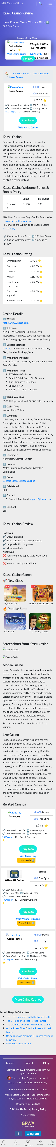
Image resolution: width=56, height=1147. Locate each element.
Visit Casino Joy (28, 856)
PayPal (6, 348)
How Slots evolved (37, 1098)
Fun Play (15, 595)
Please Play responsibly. (35, 1082)
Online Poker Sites (16, 1028)
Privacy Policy (39, 1109)
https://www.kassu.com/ (16, 322)
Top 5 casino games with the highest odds (28, 1017)
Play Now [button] (28, 58)
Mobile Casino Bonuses (17, 1094)
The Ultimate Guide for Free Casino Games (28, 1024)
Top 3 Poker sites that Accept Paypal (26, 1020)
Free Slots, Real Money (18, 1043)
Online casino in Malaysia (19, 1035)
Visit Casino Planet (28, 978)
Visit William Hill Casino (28, 918)
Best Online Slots (40, 1094)
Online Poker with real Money (28, 1030)
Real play (15, 590)
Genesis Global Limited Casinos (19, 480)
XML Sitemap (28, 1114)
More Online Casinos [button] (28, 999)
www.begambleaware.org (18, 221)
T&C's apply (36, 53)
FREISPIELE (15, 1089)
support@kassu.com (40, 499)
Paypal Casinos (17, 1098)
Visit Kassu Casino (28, 127)
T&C (12, 1109)
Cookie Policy (23, 1109)
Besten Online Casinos (35, 1089)
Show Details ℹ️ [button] (26, 860)
